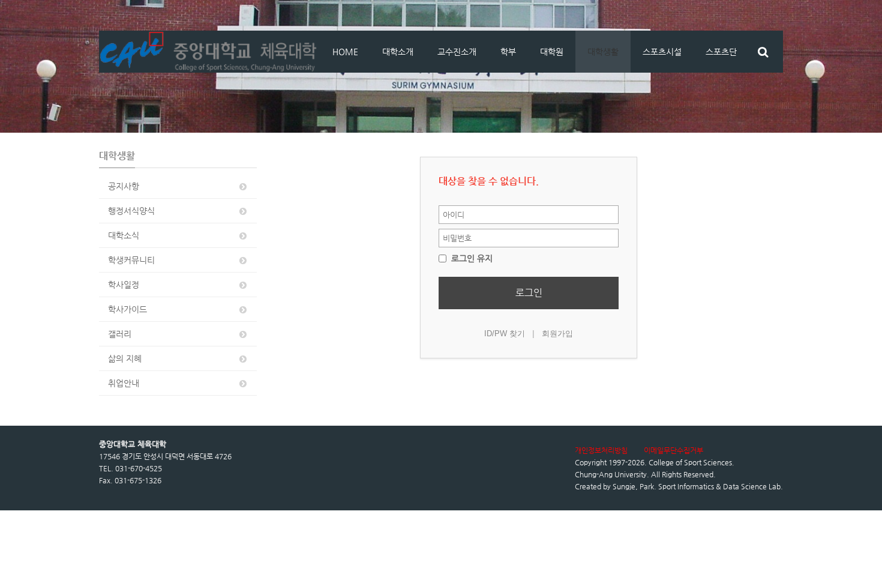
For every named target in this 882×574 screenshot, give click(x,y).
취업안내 (123, 383)
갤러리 (119, 334)
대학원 (551, 51)
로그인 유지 (471, 258)
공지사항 (123, 186)
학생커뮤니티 (131, 260)
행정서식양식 (131, 211)
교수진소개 (456, 51)
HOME (345, 51)
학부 (508, 51)
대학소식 (123, 235)
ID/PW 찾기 (504, 333)
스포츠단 (721, 51)
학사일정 (123, 284)
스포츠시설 (662, 51)
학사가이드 (127, 309)
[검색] (763, 51)
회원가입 (557, 333)
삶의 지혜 (125, 358)
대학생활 (603, 51)
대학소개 (397, 51)
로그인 (528, 292)
